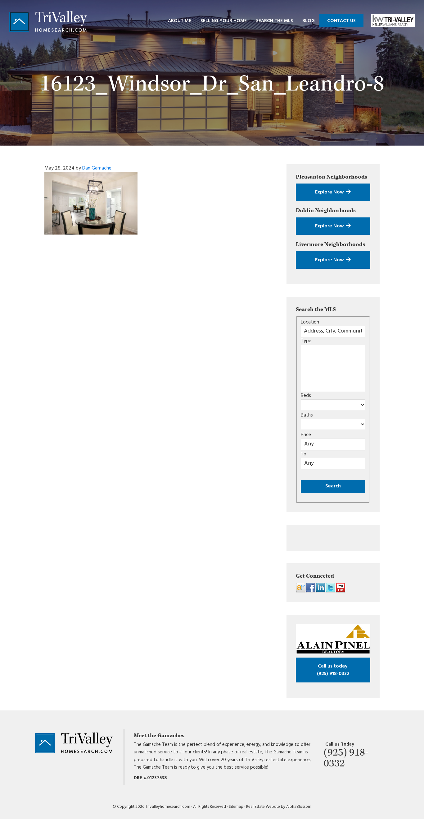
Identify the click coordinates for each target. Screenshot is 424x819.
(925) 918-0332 (333, 670)
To (303, 454)
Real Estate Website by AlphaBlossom (278, 806)
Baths (307, 415)
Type (306, 341)
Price (306, 435)
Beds (306, 396)
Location (310, 322)
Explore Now (330, 192)
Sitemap (236, 806)
